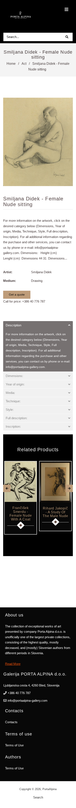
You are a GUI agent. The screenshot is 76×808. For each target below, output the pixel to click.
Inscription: (13, 426)
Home (11, 63)
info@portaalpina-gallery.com (28, 700)
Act (24, 63)
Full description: (16, 418)
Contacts (11, 722)
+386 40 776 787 (33, 301)
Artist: (7, 272)
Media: (10, 392)
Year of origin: (15, 384)
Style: (10, 409)
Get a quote (17, 294)
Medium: (9, 280)
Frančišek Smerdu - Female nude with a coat (21, 513)
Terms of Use (14, 745)
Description (13, 325)
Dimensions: (14, 375)
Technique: (13, 401)
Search (38, 797)
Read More (12, 664)
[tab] (38, 325)
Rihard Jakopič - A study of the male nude (55, 512)
